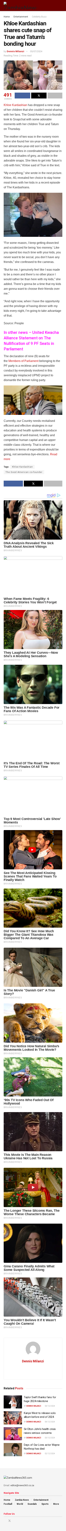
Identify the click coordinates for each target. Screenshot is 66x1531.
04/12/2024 (49, 1406)
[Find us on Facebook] (5, 1521)
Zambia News (22, 1500)
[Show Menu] (54, 5)
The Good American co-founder (24, 472)
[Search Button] (60, 5)
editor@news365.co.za (22, 1485)
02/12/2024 (49, 1454)
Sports (45, 1504)
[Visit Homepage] (20, 5)
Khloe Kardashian (15, 105)
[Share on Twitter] (39, 95)
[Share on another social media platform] (54, 95)
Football (8, 1504)
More (56, 1504)
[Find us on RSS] (24, 1521)
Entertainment (21, 16)
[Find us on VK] (19, 1521)
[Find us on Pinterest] (14, 1521)
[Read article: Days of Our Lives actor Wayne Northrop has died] (13, 1449)
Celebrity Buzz (39, 16)
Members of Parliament (23, 360)
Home (7, 16)
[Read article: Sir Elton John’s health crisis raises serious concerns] (13, 1433)
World (20, 1504)
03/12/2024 (49, 1438)
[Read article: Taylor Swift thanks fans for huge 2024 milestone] (13, 1402)
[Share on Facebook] (22, 95)
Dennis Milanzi (15, 51)
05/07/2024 (36, 51)
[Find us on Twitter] (9, 1521)
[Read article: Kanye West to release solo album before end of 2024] (13, 1417)
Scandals (32, 1504)
